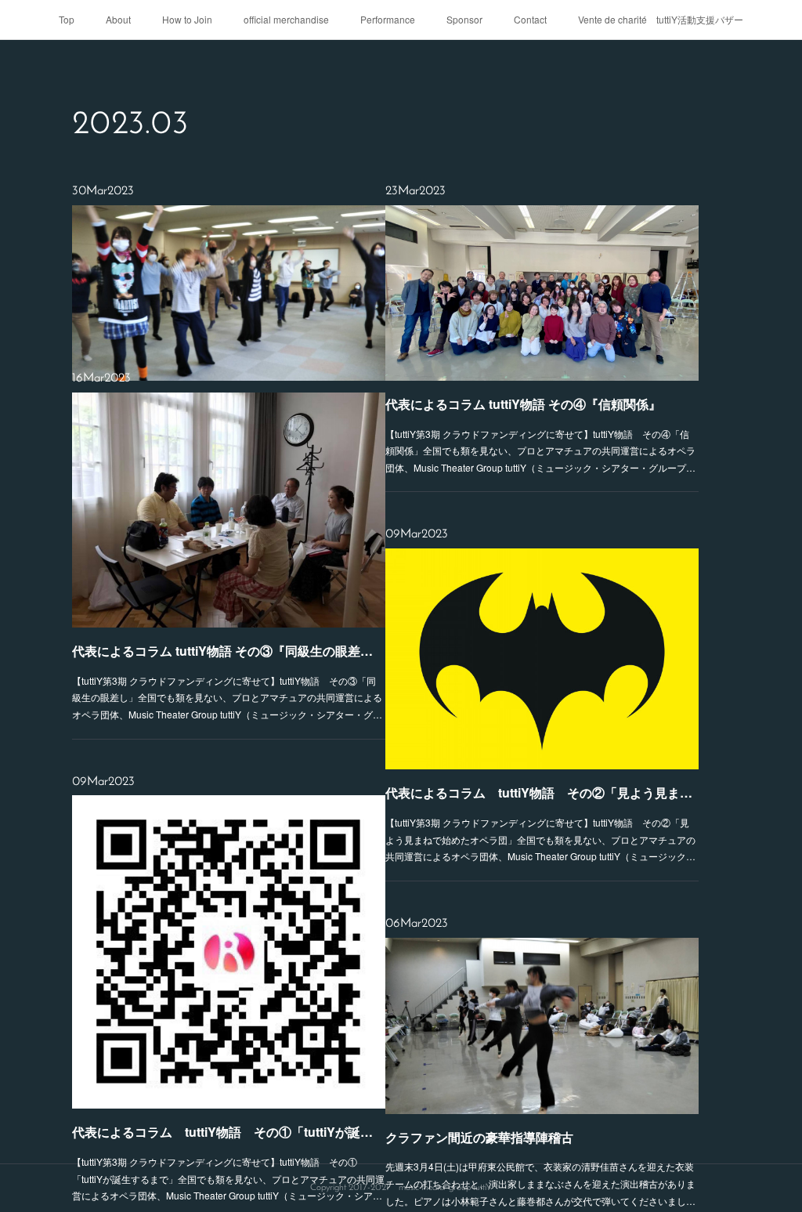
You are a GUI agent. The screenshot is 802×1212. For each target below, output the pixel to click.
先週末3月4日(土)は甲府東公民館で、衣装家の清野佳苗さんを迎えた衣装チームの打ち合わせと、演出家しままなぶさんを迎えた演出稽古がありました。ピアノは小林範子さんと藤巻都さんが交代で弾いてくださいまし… (540, 1183)
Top (66, 19)
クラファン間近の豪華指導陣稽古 (479, 1137)
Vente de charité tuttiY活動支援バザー (660, 19)
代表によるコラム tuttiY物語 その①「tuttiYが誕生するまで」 (228, 1132)
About (118, 19)
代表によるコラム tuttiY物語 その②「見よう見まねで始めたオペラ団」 (542, 792)
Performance (387, 19)
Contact (530, 19)
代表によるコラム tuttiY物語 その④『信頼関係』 (523, 404)
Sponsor (464, 19)
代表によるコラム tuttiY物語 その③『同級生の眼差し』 (228, 651)
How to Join (187, 19)
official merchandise (286, 19)
